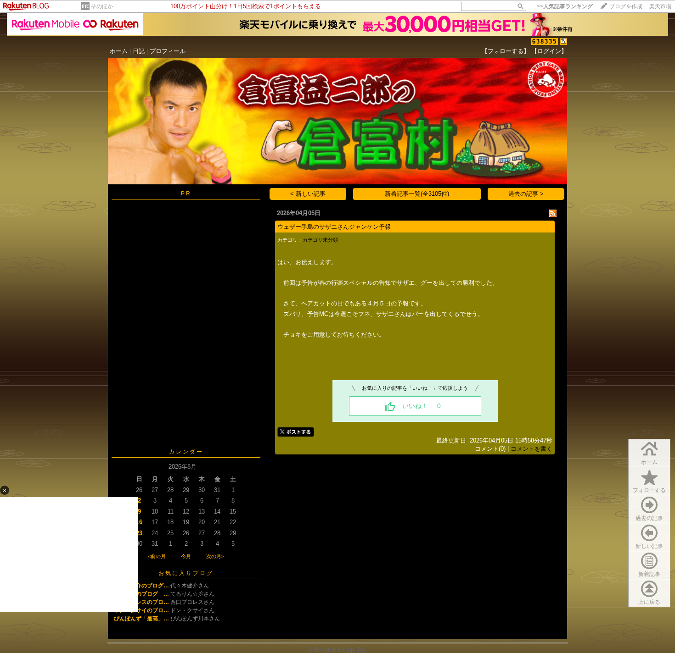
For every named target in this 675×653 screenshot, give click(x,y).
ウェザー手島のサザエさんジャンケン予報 (334, 226)
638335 (544, 41)
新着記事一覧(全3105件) (417, 193)
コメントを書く (531, 448)
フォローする (649, 490)
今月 (186, 556)
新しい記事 (649, 546)
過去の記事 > (526, 193)
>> (565, 6)
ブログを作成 (625, 6)
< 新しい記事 (308, 193)
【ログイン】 (549, 51)
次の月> (215, 556)
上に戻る (649, 602)
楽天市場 (660, 6)
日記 (139, 51)
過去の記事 (649, 518)
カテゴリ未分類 (320, 240)
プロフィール (168, 51)
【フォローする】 (505, 51)
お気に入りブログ (186, 573)
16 (139, 522)
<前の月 (157, 556)
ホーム (119, 51)
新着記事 (649, 574)
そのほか (102, 6)
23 (139, 533)
